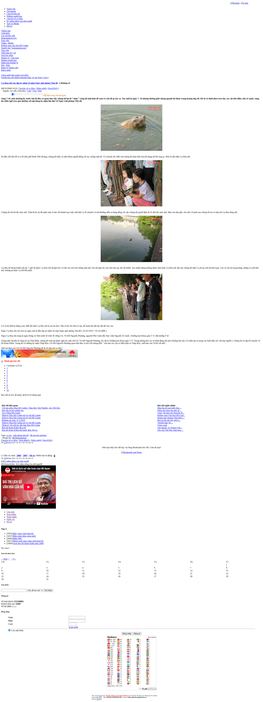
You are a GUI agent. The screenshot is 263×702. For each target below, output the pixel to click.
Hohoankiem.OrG (9, 38)
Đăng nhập (6, 70)
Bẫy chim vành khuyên (23, 533)
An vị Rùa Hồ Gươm (11, 413)
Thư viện (5, 50)
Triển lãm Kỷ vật (8, 53)
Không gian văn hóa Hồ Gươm (14, 45)
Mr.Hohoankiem (19, 438)
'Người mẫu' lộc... (165, 423)
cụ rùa (9, 435)
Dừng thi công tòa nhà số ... (169, 410)
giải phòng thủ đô (20, 435)
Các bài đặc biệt (8, 36)
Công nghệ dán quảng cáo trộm (14, 75)
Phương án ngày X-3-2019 (13, 420)
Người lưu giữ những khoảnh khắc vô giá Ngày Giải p (24, 77)
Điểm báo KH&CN (9, 63)
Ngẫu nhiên (12, 517)
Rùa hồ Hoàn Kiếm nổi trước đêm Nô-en (19, 430)
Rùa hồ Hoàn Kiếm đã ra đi (14, 428)
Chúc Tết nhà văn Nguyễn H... (170, 413)
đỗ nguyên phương (38, 435)
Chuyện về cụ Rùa (15, 19)
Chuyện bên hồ (13, 14)
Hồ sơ (9, 522)
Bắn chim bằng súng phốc (24, 536)
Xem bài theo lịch (8, 553)
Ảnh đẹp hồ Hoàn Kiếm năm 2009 (28, 543)
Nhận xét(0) (41, 88)
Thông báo (6, 31)
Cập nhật (10, 512)
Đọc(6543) (53, 88)
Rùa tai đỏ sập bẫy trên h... (169, 420)
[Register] (235, 3)
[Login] (244, 3)
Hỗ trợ (9, 26)
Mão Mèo (17, 538)
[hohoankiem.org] (39, 95)
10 (8, 390)
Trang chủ (11, 9)
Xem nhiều (11, 514)
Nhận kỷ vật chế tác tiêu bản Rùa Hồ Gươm (21, 425)
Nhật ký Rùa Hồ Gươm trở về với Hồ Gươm (21, 415)
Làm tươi (73, 627)
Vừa (34, 91)
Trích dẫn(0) (24, 440)
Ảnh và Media (13, 23)
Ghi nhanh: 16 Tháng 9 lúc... (169, 428)
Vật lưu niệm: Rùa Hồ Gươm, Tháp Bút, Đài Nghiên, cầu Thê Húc (31, 408)
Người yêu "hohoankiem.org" (14, 48)
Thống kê (4, 596)
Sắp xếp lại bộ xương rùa (13, 410)
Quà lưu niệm (7, 55)
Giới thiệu (5, 33)
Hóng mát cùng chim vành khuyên (28, 541)
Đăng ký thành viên (9, 68)
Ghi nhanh (11, 11)
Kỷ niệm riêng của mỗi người (19, 21)
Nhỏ (40, 91)
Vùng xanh (162, 425)
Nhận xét (11, 519)
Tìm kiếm (5, 585)
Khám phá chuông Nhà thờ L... (171, 418)
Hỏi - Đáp (5, 65)
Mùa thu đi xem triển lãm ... (169, 408)
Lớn (29, 91)
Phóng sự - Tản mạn (10, 58)
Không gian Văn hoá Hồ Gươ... (171, 415)
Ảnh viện (5, 40)
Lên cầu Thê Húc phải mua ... (170, 430)
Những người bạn (14, 16)
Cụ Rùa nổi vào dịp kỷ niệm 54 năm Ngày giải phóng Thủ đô (29, 83)
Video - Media (7, 43)
